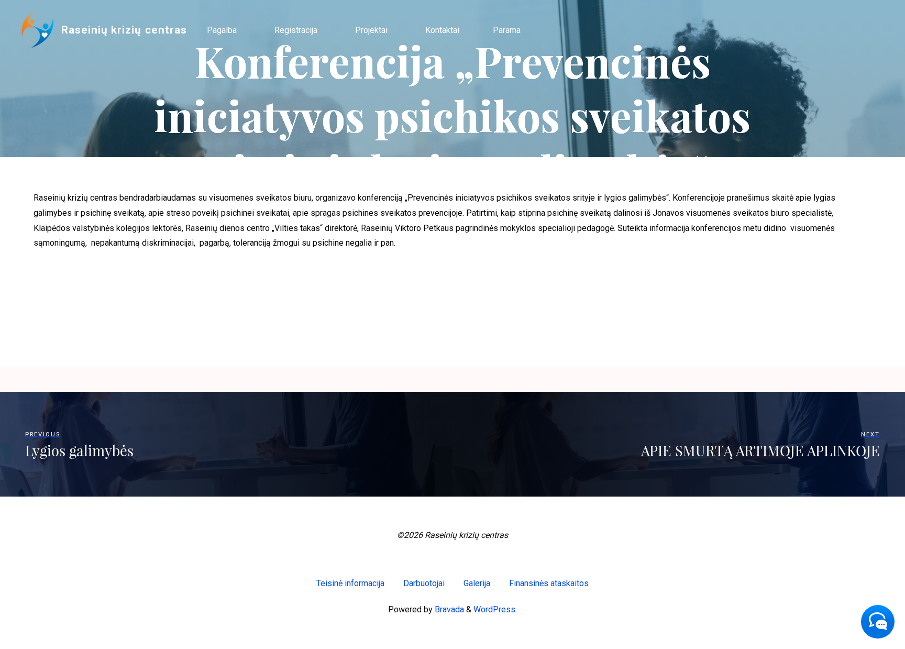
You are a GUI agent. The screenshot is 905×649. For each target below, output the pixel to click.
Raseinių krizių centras (124, 30)
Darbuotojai (424, 583)
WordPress (494, 609)
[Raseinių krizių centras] (37, 30)
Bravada (448, 609)
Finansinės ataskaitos (549, 583)
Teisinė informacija (350, 583)
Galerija (476, 583)
